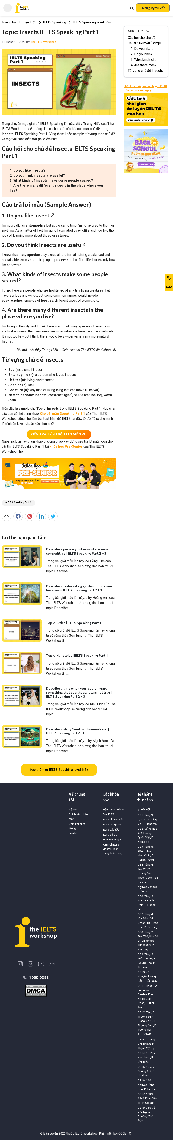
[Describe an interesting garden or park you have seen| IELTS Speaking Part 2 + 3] (22, 593)
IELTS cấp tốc (111, 829)
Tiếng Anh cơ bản (113, 809)
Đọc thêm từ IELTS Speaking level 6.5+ (59, 770)
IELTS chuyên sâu (113, 819)
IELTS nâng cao (112, 824)
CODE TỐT (125, 1133)
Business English (113, 839)
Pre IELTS (108, 814)
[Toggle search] (132, 8)
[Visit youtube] (41, 964)
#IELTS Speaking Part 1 (18, 502)
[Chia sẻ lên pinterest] (29, 516)
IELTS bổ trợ (110, 834)
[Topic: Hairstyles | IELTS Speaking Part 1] (22, 663)
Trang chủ (9, 22)
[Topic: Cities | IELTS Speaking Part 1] (22, 630)
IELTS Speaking (54, 22)
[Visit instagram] (30, 964)
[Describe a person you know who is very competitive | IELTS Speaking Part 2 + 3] (22, 556)
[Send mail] (52, 964)
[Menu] (7, 8)
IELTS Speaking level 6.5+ (92, 22)
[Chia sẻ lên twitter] (53, 516)
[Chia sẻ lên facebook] (18, 516)
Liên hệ (73, 833)
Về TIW (73, 809)
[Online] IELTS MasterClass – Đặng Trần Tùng (112, 849)
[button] (153, 7)
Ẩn (147, 31)
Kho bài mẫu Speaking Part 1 (62, 414)
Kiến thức (29, 22)
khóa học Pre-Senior (66, 446)
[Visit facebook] (20, 963)
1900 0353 (39, 977)
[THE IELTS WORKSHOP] (22, 8)
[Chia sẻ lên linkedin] (41, 516)
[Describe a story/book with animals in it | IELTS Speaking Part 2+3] (22, 736)
